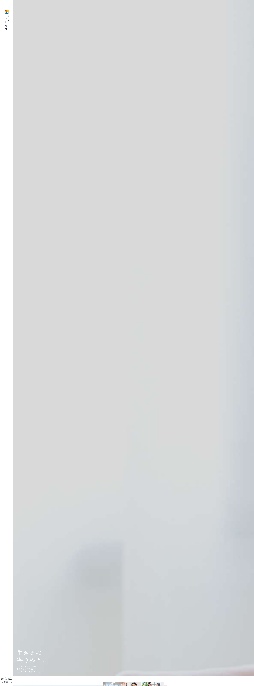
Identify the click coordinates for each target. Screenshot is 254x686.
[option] (133, 338)
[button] (6, 414)
